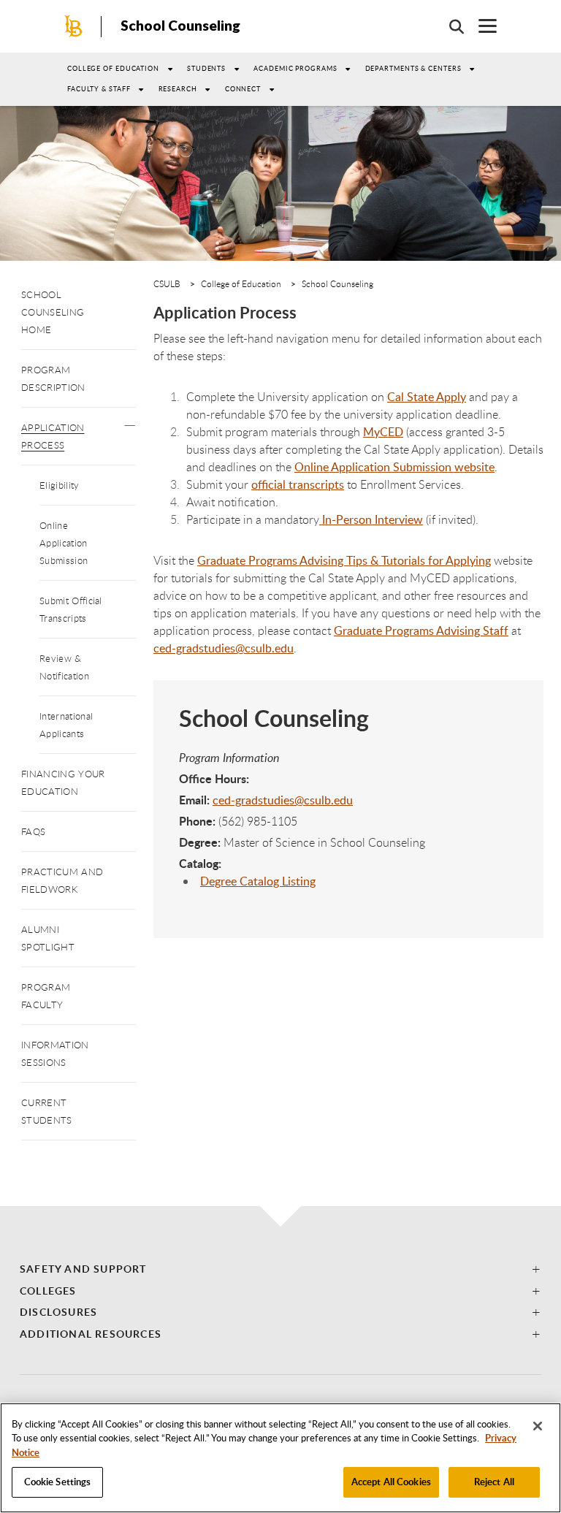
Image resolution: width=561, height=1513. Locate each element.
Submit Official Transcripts (70, 609)
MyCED (383, 432)
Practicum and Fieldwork (62, 880)
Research (178, 89)
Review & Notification (64, 667)
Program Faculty (45, 995)
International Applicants (66, 724)
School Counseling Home (52, 312)
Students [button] (206, 68)
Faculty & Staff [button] (99, 89)
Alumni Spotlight (48, 938)
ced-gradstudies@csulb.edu (283, 800)
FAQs (33, 831)
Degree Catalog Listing (258, 881)
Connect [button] (243, 89)
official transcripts (297, 484)
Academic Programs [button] (295, 68)
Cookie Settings (57, 1481)
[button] (129, 421)
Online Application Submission (63, 543)
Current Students (46, 1111)
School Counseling (180, 25)
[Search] (449, 26)
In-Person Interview (371, 519)
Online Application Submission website (394, 467)
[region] (280, 1458)
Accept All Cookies (391, 1481)
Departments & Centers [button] (413, 68)
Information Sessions (55, 1053)
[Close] (538, 1426)
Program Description (53, 378)
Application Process (53, 436)
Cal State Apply (426, 397)
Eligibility (59, 485)
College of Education (113, 68)
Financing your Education (62, 782)
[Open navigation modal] (480, 25)
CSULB (166, 283)
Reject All (494, 1481)
